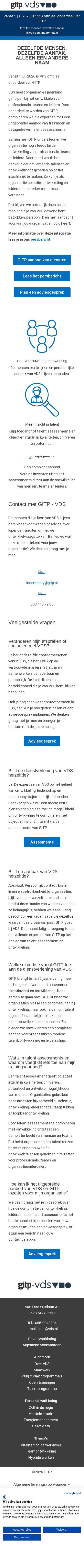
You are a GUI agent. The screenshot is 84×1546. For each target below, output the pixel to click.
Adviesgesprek (42, 741)
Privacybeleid (72, 1493)
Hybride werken (41, 1457)
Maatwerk (42, 1370)
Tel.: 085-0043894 (42, 1323)
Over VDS (42, 1364)
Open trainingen (42, 1382)
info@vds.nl (48, 1329)
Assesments (42, 842)
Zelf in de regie (41, 1407)
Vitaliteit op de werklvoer (41, 1445)
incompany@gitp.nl (42, 583)
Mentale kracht (41, 1414)
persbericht (40, 239)
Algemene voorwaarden (42, 1345)
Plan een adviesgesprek (42, 292)
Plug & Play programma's (42, 1376)
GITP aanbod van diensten (42, 259)
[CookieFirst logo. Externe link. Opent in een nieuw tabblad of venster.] (4, 1497)
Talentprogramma (42, 1389)
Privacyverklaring (42, 1339)
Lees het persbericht (42, 276)
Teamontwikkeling (41, 1451)
